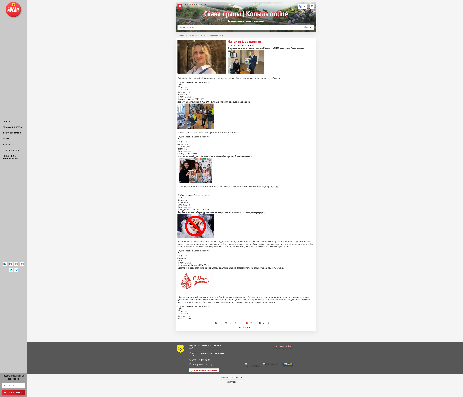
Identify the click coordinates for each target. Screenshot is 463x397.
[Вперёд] (268, 323)
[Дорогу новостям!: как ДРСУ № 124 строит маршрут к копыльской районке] (195, 128)
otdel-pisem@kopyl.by (202, 364)
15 (243, 323)
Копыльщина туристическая (10, 157)
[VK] (11, 264)
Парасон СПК (236, 377)
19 (260, 323)
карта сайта (285, 346)
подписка (182, 94)
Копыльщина (183, 92)
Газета (6, 121)
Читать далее (184, 96)
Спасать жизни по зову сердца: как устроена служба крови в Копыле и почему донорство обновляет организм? (231, 268)
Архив (6, 138)
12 (230, 323)
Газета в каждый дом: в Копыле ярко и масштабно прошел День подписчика (214, 156)
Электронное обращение (205, 370)
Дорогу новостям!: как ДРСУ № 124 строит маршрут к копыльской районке (213, 102)
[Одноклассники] (16, 264)
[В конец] (273, 323)
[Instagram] (22, 264)
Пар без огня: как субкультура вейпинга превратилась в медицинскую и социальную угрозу (221, 212)
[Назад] (221, 323)
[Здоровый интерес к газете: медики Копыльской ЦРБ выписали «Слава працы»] (246, 73)
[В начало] (215, 323)
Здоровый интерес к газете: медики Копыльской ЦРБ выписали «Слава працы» (266, 48)
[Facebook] (5, 264)
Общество (182, 87)
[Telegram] (16, 270)
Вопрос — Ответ (11, 150)
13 (235, 323)
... (238, 323)
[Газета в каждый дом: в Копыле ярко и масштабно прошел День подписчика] (195, 182)
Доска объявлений (12, 133)
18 (256, 323)
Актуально (182, 89)
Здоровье (182, 258)
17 (251, 323)
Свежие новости (202, 82)
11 (226, 323)
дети (179, 260)
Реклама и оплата (12, 127)
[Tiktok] (11, 270)
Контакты (8, 144)
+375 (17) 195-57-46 (201, 360)
